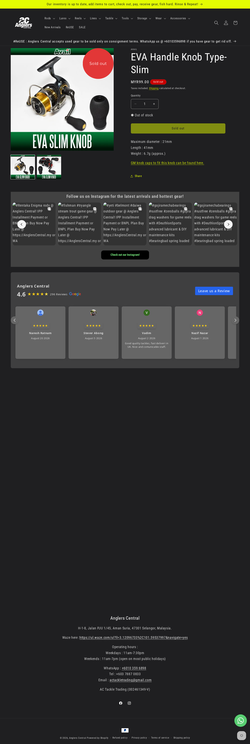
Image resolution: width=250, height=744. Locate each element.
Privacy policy (139, 737)
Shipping (154, 88)
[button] (49, 18)
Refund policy (119, 737)
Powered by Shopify (97, 738)
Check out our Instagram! (125, 255)
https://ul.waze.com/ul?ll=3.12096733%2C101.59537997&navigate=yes (133, 638)
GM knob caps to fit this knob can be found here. (167, 163)
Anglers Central (77, 738)
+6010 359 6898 (134, 668)
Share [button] (138, 176)
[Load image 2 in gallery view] (49, 167)
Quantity (136, 95)
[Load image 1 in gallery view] (23, 167)
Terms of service (160, 737)
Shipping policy (181, 737)
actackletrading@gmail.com (131, 680)
